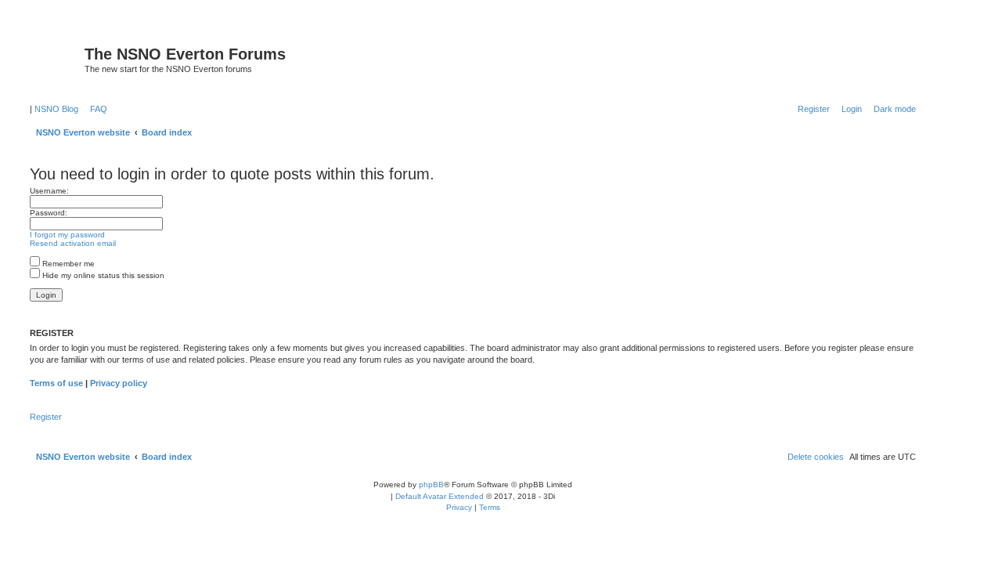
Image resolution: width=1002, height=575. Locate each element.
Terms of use (56, 383)
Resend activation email (73, 243)
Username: (49, 190)
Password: (48, 212)
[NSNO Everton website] (55, 59)
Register (46, 416)
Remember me (67, 263)
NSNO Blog (56, 109)
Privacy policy (118, 383)
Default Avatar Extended (439, 496)
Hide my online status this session (102, 275)
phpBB (431, 484)
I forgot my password (67, 234)
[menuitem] (95, 108)
